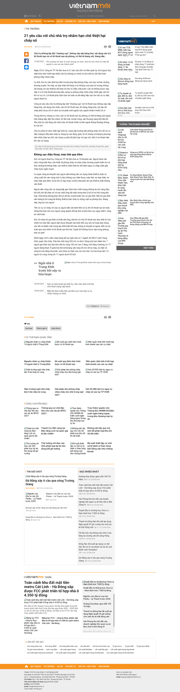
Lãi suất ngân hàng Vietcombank (120, 653)
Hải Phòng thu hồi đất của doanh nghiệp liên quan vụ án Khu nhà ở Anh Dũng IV (95, 502)
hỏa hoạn (28, 328)
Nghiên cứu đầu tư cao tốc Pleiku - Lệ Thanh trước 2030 (59, 495)
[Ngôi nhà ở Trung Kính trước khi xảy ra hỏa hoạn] (88, 268)
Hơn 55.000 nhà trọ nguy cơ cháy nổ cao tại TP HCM (99, 390)
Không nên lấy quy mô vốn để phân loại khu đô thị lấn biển (99, 431)
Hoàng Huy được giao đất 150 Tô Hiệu (97, 605)
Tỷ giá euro (117, 646)
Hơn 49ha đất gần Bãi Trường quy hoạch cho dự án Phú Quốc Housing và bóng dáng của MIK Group (141, 221)
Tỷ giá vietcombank (35, 649)
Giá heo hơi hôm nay (101, 646)
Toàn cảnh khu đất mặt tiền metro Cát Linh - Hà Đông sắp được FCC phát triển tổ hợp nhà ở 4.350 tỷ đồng (96, 488)
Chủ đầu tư (70, 21)
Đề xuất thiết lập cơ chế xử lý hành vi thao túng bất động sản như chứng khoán (100, 447)
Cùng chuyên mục (36, 403)
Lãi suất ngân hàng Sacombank (40, 653)
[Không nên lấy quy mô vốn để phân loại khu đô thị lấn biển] (78, 433)
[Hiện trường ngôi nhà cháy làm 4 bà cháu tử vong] (38, 372)
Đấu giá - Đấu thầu (87, 21)
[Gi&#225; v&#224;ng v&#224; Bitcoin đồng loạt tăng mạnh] (126, 83)
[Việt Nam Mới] (90, 7)
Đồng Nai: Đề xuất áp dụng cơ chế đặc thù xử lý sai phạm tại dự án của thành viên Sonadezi (95, 547)
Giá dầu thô (85, 646)
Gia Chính (28, 47)
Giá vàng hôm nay (34, 646)
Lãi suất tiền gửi (101, 649)
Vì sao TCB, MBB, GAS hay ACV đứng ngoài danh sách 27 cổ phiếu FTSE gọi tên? (144, 51)
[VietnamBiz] (128, 41)
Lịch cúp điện (51, 649)
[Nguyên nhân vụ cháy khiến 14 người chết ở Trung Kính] (38, 344)
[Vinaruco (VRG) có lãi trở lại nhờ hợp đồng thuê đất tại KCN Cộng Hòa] (123, 161)
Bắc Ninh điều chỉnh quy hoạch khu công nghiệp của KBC (142, 202)
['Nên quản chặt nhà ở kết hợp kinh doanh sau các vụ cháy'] (100, 344)
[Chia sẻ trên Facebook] (26, 60)
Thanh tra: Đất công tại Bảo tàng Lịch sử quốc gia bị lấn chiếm (54, 431)
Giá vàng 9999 (50, 646)
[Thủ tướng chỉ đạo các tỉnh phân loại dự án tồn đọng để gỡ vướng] (32, 448)
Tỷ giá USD (129, 646)
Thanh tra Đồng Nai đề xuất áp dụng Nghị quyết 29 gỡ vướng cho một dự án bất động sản (95, 524)
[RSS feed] (40, 16)
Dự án (60, 21)
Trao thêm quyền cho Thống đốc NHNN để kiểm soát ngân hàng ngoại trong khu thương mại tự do (100, 413)
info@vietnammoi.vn (36, 686)
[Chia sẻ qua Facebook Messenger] (26, 67)
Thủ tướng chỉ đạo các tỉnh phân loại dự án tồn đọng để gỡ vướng (53, 446)
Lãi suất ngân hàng (68, 649)
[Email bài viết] (109, 47)
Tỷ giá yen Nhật (143, 646)
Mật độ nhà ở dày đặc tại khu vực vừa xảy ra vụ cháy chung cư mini (69, 292)
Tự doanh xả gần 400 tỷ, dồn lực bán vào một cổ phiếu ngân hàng (144, 95)
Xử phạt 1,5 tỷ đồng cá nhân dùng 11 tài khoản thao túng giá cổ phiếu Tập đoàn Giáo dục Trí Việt (144, 67)
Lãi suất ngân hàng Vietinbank (91, 653)
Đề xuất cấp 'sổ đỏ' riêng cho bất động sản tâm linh (46, 508)
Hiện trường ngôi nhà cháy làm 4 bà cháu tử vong (37, 390)
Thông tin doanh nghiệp (134, 124)
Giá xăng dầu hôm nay (68, 646)
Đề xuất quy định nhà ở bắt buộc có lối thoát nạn (67, 362)
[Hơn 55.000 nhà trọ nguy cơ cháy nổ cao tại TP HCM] (100, 372)
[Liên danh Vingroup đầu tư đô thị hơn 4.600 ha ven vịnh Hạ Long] (123, 139)
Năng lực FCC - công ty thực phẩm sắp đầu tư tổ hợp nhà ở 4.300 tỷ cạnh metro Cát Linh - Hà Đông (60, 620)
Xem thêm (148, 248)
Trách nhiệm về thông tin (33, 689)
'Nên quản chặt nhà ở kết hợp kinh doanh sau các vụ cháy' (100, 362)
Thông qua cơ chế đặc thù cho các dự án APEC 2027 (53, 411)
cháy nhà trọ (55, 328)
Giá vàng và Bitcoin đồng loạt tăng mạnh (143, 79)
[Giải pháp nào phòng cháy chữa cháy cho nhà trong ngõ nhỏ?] (69, 374)
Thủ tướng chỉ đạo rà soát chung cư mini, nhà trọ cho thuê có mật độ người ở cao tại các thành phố (77, 63)
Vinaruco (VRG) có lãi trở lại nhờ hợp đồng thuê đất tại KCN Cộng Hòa (142, 154)
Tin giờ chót (34, 471)
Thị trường (48, 21)
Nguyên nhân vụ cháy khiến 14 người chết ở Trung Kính (37, 362)
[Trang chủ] (26, 21)
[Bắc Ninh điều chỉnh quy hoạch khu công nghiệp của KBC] (123, 206)
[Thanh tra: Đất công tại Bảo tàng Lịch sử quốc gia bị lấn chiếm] (32, 433)
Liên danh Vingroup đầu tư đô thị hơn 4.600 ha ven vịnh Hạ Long (142, 132)
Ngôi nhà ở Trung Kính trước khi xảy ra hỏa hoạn (49, 268)
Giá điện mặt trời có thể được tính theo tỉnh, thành (144, 110)
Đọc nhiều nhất (89, 471)
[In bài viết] (105, 47)
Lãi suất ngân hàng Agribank (122, 649)
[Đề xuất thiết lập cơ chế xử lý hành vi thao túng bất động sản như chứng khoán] (78, 448)
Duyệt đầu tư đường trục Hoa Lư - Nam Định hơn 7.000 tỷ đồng (98, 589)
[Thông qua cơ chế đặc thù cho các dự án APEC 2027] (32, 415)
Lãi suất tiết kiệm (85, 649)
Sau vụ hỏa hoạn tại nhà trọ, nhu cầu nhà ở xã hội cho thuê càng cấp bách (70, 285)
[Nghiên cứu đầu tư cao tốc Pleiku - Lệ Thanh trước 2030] (33, 497)
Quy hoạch (36, 21)
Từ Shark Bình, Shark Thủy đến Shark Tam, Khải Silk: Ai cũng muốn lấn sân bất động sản (142, 178)
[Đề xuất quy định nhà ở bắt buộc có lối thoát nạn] (69, 344)
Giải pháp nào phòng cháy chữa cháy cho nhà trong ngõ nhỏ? (69, 392)
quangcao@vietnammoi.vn (131, 677)
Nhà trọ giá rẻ (42, 328)
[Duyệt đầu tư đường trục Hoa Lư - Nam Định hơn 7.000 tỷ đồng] (98, 583)
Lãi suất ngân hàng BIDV (66, 653)
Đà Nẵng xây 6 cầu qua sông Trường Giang (50, 482)
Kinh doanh (104, 21)
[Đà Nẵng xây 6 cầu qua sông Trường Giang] (51, 476)
